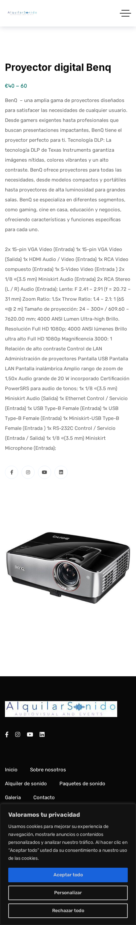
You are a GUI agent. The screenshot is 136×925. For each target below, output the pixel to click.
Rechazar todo (68, 910)
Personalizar (68, 893)
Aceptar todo (68, 875)
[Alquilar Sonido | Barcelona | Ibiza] (22, 13)
